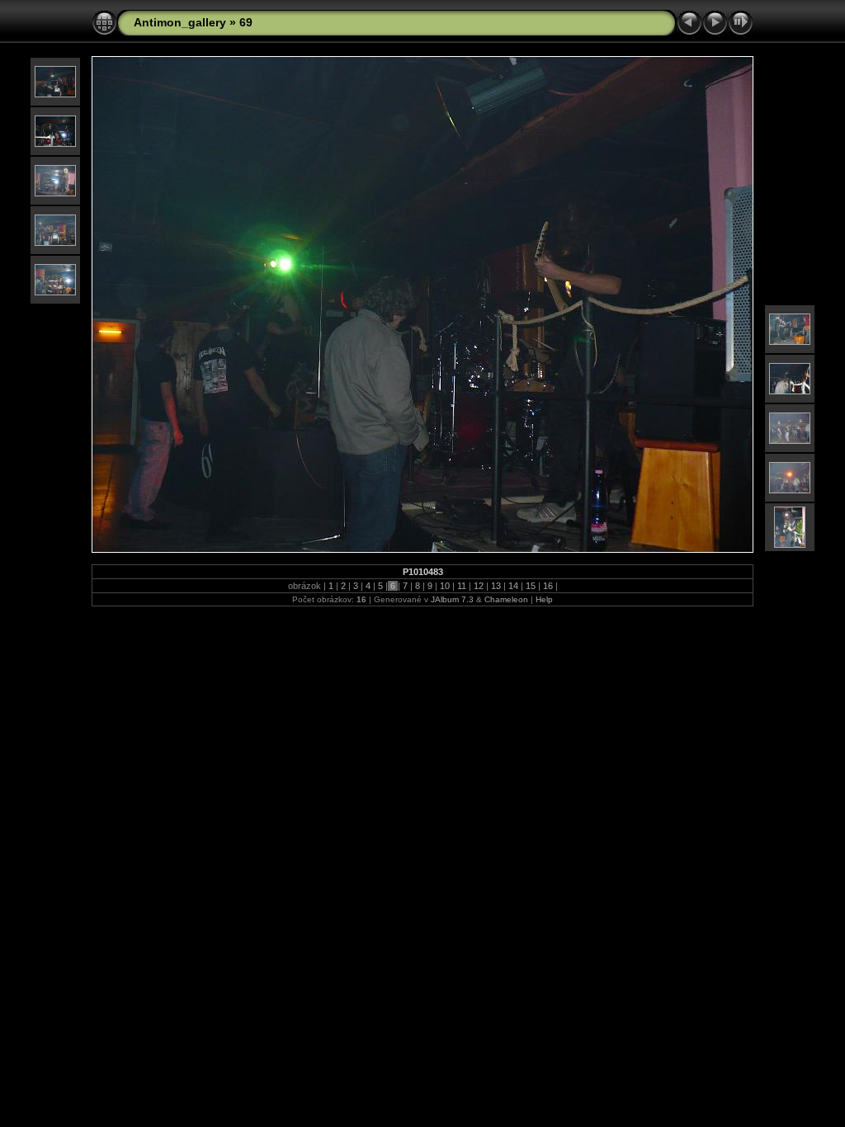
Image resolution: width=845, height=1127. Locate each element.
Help (544, 599)
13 (496, 586)
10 (444, 586)
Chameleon (506, 599)
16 (548, 586)
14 (513, 586)
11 (462, 586)
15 (530, 586)
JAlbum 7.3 (452, 599)
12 (478, 586)
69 (246, 22)
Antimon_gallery (180, 22)
